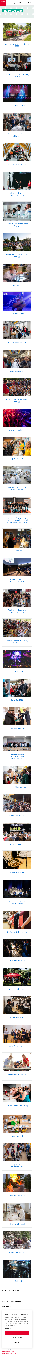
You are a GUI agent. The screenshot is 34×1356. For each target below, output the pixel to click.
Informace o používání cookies (9, 1353)
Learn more (8, 1328)
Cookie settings (17, 1337)
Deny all (16, 1342)
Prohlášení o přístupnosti (8, 1351)
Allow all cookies (17, 1333)
